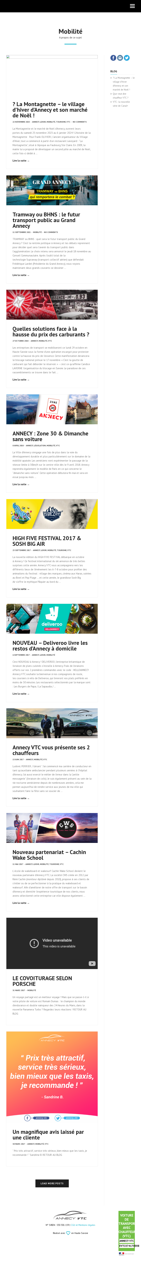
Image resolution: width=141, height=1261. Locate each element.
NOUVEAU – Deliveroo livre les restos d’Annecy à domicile (50, 645)
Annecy (35, 122)
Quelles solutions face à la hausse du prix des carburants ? (51, 331)
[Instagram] (120, 58)
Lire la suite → (21, 160)
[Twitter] (127, 58)
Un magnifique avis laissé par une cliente (48, 1134)
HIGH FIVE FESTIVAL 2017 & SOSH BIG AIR (47, 540)
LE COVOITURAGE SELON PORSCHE (42, 980)
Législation (40, 445)
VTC (68, 122)
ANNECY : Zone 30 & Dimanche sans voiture (50, 436)
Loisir (43, 122)
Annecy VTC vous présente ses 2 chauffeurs (51, 750)
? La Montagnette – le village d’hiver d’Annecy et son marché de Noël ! (50, 109)
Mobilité (51, 122)
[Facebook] (113, 58)
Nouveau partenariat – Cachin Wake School (49, 854)
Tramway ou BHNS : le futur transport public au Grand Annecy (46, 220)
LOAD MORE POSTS (52, 1183)
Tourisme (61, 122)
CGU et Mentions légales (83, 1225)
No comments (80, 122)
